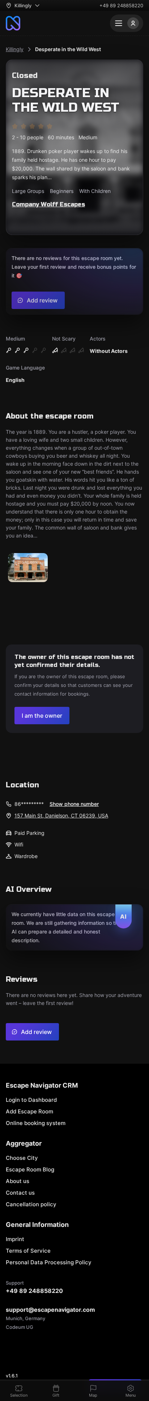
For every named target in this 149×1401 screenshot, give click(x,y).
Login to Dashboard (31, 1099)
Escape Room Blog (30, 1169)
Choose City (22, 1157)
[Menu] (126, 23)
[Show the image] (28, 568)
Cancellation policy (31, 1204)
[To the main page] (13, 23)
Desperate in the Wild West (68, 49)
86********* (29, 804)
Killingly (15, 49)
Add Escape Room (29, 1111)
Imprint (15, 1239)
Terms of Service (28, 1250)
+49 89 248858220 (121, 5)
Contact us (20, 1192)
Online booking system (35, 1123)
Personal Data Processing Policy (48, 1262)
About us (17, 1181)
